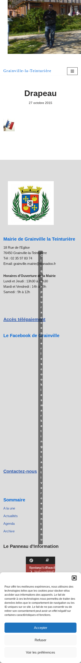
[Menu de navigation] (72, 71)
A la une (9, 508)
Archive (9, 531)
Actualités (10, 516)
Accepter (40, 628)
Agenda (9, 523)
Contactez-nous (20, 471)
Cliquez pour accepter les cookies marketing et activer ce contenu (41, 397)
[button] (74, 578)
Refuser (40, 640)
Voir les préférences (40, 652)
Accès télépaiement (24, 319)
